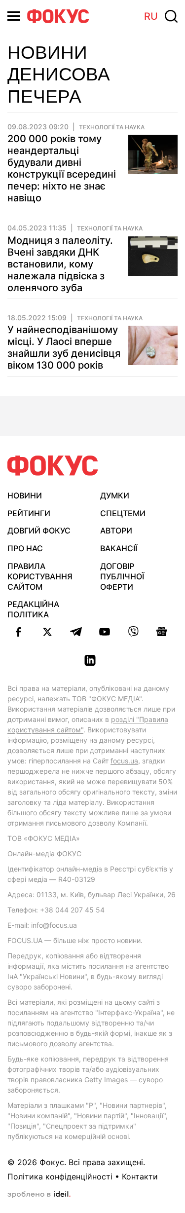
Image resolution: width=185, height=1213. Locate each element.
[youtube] (104, 632)
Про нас (25, 548)
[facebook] (19, 632)
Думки (114, 495)
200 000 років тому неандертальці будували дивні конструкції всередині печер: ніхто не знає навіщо (61, 168)
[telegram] (76, 632)
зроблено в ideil (39, 1194)
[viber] (133, 632)
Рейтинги (28, 513)
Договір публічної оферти (122, 576)
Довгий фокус (39, 530)
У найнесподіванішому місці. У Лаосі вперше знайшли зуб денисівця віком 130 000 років (63, 347)
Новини (24, 495)
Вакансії (118, 548)
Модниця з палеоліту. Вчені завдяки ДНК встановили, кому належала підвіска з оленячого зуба (60, 264)
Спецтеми (123, 513)
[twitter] (47, 632)
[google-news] (162, 632)
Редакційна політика (33, 609)
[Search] (171, 16)
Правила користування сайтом (40, 576)
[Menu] (13, 16)
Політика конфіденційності (59, 1176)
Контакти (140, 1176)
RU (151, 16)
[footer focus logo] (52, 465)
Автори (116, 530)
